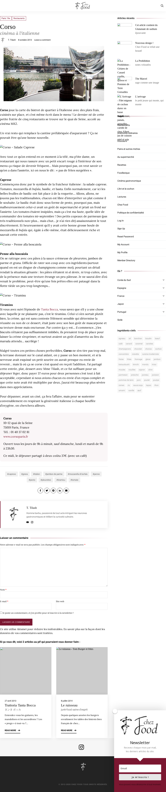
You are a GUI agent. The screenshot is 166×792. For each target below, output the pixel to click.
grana (25, 474)
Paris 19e (5, 18)
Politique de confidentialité (130, 212)
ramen (121, 385)
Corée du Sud (124, 280)
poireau (145, 375)
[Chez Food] (83, 6)
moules (122, 370)
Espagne (121, 288)
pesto (32, 480)
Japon (120, 304)
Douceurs (122, 141)
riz (129, 385)
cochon (158, 349)
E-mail (4, 601)
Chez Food (122, 204)
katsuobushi (124, 364)
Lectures (121, 196)
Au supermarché (125, 157)
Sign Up (121, 228)
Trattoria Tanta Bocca (20, 705)
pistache (134, 375)
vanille (131, 390)
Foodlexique (123, 173)
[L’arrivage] (124, 118)
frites (129, 359)
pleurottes (46, 480)
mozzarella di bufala (78, 474)
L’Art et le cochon (125, 188)
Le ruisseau (69, 705)
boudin (148, 338)
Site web (60, 601)
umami (122, 390)
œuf (139, 390)
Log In (120, 220)
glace (148, 359)
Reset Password (125, 236)
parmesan (123, 375)
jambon (157, 359)
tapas (148, 385)
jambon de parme (54, 474)
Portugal (121, 312)
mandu (145, 364)
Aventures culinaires (127, 133)
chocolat (138, 349)
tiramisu (61, 480)
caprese (12, 474)
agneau (122, 338)
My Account (123, 244)
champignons (125, 349)
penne (97, 474)
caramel (138, 344)
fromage (138, 359)
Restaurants (19, 18)
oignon (142, 370)
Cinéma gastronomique (129, 180)
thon (156, 385)
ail (130, 338)
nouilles (132, 370)
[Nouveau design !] (124, 48)
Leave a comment (42, 40)
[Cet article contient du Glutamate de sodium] (124, 30)
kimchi (136, 364)
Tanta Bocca (49, 309)
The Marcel (141, 78)
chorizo (148, 349)
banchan (138, 338)
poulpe (156, 380)
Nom (3, 589)
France (120, 296)
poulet (147, 380)
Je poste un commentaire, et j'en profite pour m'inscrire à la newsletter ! (38, 613)
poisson (155, 375)
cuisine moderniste (150, 354)
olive (150, 370)
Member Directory (126, 260)
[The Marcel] (124, 84)
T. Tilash (12, 40)
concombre (124, 354)
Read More (11, 730)
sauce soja (138, 385)
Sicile (119, 320)
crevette (135, 354)
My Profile (122, 252)
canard (129, 344)
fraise (121, 359)
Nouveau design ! (144, 43)
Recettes (121, 165)
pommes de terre (126, 380)
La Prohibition (142, 60)
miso (154, 364)
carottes (149, 344)
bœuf (157, 338)
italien (37, 474)
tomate (75, 480)
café (120, 344)
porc (139, 380)
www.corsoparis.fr (15, 436)
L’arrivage (140, 96)
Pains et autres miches (128, 149)
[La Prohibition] (124, 76)
